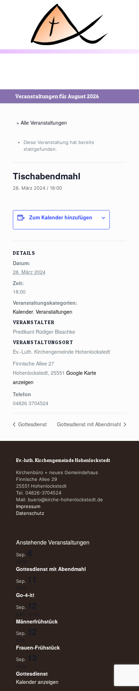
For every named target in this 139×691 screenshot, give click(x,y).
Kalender (23, 311)
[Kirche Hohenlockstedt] (69, 24)
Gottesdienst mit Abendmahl (89, 424)
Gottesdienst (32, 424)
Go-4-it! (25, 594)
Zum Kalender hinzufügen (60, 217)
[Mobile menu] (10, 17)
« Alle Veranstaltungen (41, 122)
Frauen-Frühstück (38, 647)
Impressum (28, 506)
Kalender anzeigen (37, 681)
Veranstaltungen (54, 311)
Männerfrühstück (37, 621)
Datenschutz (30, 513)
